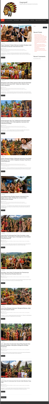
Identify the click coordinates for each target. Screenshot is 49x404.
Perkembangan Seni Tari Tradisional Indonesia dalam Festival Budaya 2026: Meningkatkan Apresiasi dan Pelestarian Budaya (15, 122)
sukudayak (20, 241)
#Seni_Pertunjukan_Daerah (17, 50)
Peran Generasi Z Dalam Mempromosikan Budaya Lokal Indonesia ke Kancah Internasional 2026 (16, 45)
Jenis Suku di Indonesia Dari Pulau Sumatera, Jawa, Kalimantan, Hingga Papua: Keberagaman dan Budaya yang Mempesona (16, 237)
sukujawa (23, 241)
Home (3, 20)
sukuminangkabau (27, 241)
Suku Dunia (32, 20)
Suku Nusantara (16, 20)
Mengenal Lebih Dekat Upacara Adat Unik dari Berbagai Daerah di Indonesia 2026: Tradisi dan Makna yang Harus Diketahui (16, 84)
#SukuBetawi (3, 241)
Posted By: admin (4, 48)
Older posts (4, 397)
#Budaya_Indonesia (10, 49)
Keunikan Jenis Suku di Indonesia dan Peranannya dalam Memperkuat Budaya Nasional (15, 273)
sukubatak (14, 241)
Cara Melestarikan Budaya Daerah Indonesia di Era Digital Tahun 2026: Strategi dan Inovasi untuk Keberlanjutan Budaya (14, 198)
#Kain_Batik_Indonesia (16, 49)
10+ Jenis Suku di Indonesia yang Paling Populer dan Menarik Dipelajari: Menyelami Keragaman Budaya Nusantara (15, 345)
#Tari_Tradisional (3, 51)
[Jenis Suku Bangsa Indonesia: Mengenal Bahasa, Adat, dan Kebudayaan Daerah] (16, 296)
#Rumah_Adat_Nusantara (11, 50)
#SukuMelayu (11, 241)
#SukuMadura (7, 241)
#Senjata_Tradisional (23, 50)
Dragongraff (23, 2)
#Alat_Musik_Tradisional (5, 49)
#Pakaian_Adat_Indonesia (4, 50)
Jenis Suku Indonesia (8, 20)
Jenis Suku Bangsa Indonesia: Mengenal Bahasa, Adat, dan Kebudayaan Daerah (16, 309)
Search (34, 26)
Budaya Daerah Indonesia (24, 20)
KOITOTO (27, 402)
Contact (3, 22)
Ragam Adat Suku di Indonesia (41, 20)
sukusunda (5, 277)
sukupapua (2, 277)
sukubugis (17, 241)
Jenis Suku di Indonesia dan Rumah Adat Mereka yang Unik (16, 381)
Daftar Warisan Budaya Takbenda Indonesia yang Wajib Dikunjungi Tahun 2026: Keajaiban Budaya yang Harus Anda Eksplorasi (16, 160)
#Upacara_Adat (7, 51)
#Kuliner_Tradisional (21, 49)
